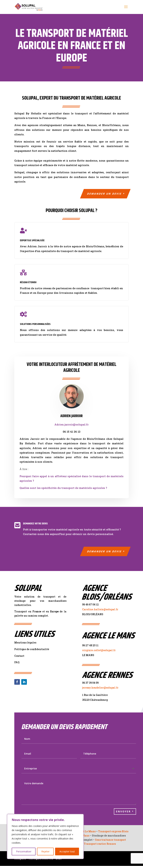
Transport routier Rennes (100, 843)
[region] (45, 836)
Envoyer (123, 811)
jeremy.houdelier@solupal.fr (100, 687)
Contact (19, 655)
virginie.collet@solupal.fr (99, 650)
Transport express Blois (113, 831)
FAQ (16, 662)
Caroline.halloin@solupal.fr (100, 609)
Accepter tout (67, 851)
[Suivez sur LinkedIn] (24, 682)
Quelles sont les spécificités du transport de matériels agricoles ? (63, 488)
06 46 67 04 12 (90, 604)
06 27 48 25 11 (90, 645)
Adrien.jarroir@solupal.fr (71, 424)
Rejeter (45, 851)
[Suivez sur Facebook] (17, 682)
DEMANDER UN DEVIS (104, 193)
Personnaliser (23, 851)
